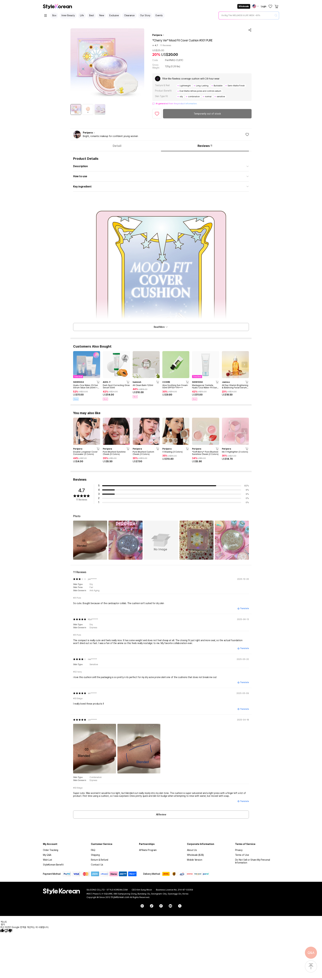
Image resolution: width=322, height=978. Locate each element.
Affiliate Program (148, 850)
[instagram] (142, 906)
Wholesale (244, 6)
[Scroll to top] (311, 966)
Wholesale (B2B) (195, 855)
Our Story (145, 15)
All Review (161, 814)
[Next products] (244, 365)
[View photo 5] (232, 540)
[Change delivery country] (255, 6)
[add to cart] (98, 382)
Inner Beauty (68, 15)
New (101, 15)
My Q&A (47, 855)
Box (54, 15)
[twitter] (179, 906)
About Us (192, 850)
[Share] (250, 30)
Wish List (47, 859)
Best (91, 15)
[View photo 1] (90, 540)
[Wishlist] (270, 6)
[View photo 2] (126, 540)
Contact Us (97, 864)
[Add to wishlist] (157, 113)
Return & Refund (99, 859)
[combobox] (246, 15)
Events (159, 15)
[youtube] (170, 906)
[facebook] (161, 906)
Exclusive (114, 15)
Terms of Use (242, 855)
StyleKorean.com (120, 897)
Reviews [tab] (205, 146)
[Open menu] (45, 15)
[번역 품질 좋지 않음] (8, 931)
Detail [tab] (117, 146)
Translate (244, 608)
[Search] (276, 15)
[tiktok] (151, 906)
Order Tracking (50, 850)
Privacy (239, 850)
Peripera (157, 35)
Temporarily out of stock (207, 113)
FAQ (93, 850)
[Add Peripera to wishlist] (247, 134)
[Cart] (276, 6)
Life (82, 15)
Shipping (95, 855)
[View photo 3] (161, 540)
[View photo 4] (196, 540)
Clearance (129, 15)
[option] (75, 109)
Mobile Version (194, 859)
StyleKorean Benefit (53, 864)
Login (263, 6)
